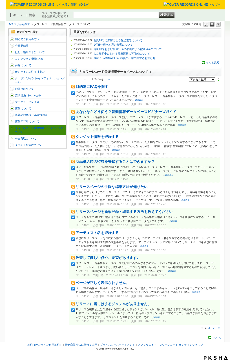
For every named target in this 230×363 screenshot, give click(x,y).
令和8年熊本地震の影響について (113, 44)
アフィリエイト (147, 344)
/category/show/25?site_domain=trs (12, 115)
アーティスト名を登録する (97, 233)
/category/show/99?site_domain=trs (12, 108)
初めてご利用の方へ (27, 39)
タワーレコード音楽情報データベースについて (39, 130)
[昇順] (218, 78)
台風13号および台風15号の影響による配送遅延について (127, 49)
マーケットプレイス (27, 101)
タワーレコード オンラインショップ (181, 344)
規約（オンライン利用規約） (44, 344)
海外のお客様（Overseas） (31, 115)
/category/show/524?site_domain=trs (12, 145)
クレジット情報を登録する (97, 137)
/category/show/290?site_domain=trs (12, 46)
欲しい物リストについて (30, 52)
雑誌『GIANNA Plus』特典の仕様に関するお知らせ (124, 58)
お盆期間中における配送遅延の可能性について (121, 53)
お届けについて (24, 88)
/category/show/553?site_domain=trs (12, 102)
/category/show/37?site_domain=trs (12, 72)
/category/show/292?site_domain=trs (12, 78)
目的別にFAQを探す (92, 86)
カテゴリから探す (19, 24)
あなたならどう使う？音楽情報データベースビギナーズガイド (126, 112)
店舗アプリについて (27, 121)
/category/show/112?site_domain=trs (12, 39)
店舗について (23, 108)
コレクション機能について (31, 58)
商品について (23, 65)
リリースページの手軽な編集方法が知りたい (112, 187)
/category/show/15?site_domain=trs (12, 65)
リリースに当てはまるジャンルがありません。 (113, 304)
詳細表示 (139, 100)
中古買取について (26, 138)
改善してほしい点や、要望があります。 (108, 258)
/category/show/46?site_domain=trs (12, 89)
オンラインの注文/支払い (30, 71)
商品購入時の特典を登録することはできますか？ (115, 161)
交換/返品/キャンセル (28, 95)
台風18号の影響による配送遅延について (117, 40)
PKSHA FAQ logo (216, 358)
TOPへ (217, 337)
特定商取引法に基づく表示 (81, 344)
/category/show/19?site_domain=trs (12, 95)
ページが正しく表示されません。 (103, 283)
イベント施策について (28, 145)
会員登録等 (22, 45)
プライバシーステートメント (117, 344)
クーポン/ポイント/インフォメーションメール (40, 80)
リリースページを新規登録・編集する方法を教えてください (124, 211)
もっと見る (212, 62)
